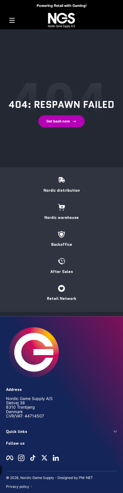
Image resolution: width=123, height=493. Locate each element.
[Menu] (12, 20)
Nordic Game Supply (37, 478)
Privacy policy (17, 486)
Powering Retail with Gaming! (62, 5)
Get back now (58, 121)
